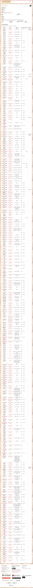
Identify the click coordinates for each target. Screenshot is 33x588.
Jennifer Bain (4, 568)
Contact (24, 567)
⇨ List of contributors (5, 573)
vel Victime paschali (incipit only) (10, 297)
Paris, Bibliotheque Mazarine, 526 (7, 12)
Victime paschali (10, 34)
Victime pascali (10, 119)
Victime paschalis (10, 328)
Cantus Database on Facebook (26, 568)
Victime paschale (10, 516)
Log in (24, 577)
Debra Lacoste (4, 567)
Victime (10, 347)
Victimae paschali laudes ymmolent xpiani (10, 80)
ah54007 (10, 22)
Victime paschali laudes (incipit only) (10, 98)
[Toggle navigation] (30, 2)
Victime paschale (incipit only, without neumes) (10, 317)
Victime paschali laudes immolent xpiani (10, 157)
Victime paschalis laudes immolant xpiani (10, 400)
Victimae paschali (10, 55)
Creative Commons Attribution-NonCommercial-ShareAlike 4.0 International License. (16, 571)
